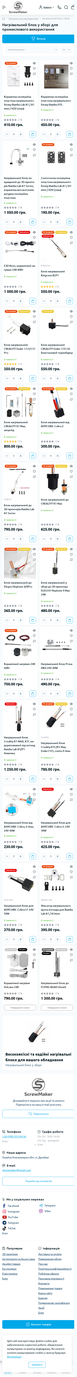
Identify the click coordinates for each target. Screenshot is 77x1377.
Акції (41, 1307)
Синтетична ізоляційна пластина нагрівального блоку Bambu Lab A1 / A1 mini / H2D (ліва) (56, 184)
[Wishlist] (34, 68)
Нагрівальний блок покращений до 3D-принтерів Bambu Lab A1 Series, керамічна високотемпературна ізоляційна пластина (19, 188)
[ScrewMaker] (38, 1087)
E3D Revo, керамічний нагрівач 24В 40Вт (20, 267)
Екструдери (9, 1268)
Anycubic (8, 900)
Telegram (50, 1205)
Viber (47, 1211)
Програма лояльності (51, 1278)
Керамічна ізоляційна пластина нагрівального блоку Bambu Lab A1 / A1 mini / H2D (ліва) (19, 102)
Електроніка (9, 1273)
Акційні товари (11, 1263)
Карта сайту (45, 1293)
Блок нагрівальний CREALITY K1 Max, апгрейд (16, 426)
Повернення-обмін (49, 1259)
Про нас (43, 1263)
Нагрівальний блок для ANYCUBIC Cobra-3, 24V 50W (55, 826)
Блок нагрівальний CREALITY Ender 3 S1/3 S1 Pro (19, 348)
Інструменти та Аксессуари (18, 1259)
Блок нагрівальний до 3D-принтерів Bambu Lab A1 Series (19, 509)
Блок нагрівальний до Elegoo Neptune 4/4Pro (18, 584)
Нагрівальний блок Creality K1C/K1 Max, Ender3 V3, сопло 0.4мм (55, 747)
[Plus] (21, 134)
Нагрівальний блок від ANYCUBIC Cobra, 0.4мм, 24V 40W (19, 826)
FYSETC (7, 499)
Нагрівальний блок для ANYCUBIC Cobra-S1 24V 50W (19, 909)
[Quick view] (34, 62)
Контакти (44, 1283)
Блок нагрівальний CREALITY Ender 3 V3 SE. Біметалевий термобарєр (57, 348)
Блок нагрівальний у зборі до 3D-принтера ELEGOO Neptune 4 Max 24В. (55, 588)
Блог (5, 1141)
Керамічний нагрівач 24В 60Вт (19, 665)
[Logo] (18, 7)
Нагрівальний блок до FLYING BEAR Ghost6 (55, 985)
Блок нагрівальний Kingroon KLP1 (53, 273)
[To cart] (32, 134)
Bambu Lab (46, 900)
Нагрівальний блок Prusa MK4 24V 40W (56, 665)
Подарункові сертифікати (54, 1302)
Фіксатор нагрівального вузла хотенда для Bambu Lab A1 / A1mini (57, 909)
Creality (45, 737)
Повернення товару (50, 1288)
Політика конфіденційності (55, 1268)
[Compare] (34, 73)
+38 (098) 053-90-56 (14, 1136)
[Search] (66, 7)
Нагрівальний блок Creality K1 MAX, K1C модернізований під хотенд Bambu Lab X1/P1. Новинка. (19, 745)
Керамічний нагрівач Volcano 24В (17, 985)
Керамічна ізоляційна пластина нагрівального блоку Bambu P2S (56, 100)
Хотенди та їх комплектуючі (23, 18)
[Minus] (7, 134)
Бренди (42, 1298)
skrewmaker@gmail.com (16, 1170)
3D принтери (10, 1254)
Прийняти (37, 1364)
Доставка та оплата (49, 1254)
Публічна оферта (48, 1273)
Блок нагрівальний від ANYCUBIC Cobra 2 (55, 424)
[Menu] (4, 7)
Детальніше (14, 1356)
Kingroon (45, 265)
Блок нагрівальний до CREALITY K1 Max (55, 501)
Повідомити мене (20, 1007)
